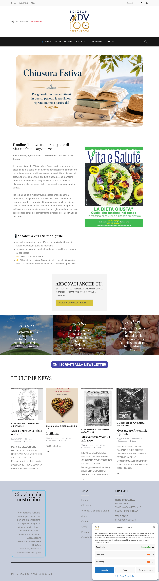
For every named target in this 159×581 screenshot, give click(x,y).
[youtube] (147, 3)
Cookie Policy (119, 576)
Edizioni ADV (61, 405)
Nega (125, 570)
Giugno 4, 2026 (95, 419)
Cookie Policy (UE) (91, 537)
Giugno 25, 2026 (60, 413)
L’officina (62, 392)
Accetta (104, 570)
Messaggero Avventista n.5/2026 (132, 390)
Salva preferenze (146, 570)
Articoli (84, 516)
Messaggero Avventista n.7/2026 (27, 391)
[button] (154, 527)
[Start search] (146, 42)
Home (84, 500)
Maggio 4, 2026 (130, 415)
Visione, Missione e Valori (95, 510)
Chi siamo (86, 505)
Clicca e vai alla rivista (73, 303)
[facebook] (141, 3)
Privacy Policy (130, 576)
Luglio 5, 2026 (25, 415)
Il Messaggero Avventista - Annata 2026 (27, 410)
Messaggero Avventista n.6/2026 (97, 394)
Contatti (85, 521)
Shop (84, 526)
